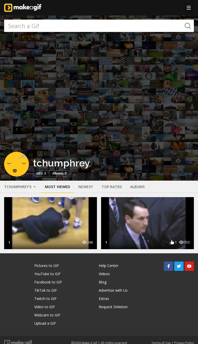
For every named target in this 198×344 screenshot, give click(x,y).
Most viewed (57, 186)
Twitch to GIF (45, 298)
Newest (85, 186)
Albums (137, 186)
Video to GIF (44, 306)
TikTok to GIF (45, 290)
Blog (102, 282)
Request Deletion (113, 306)
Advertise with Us (113, 290)
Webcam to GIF (47, 315)
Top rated (112, 186)
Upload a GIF (45, 323)
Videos (104, 273)
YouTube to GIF (47, 273)
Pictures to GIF (46, 265)
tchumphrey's (18, 186)
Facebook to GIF (48, 282)
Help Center (108, 265)
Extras (104, 298)
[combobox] (99, 26)
